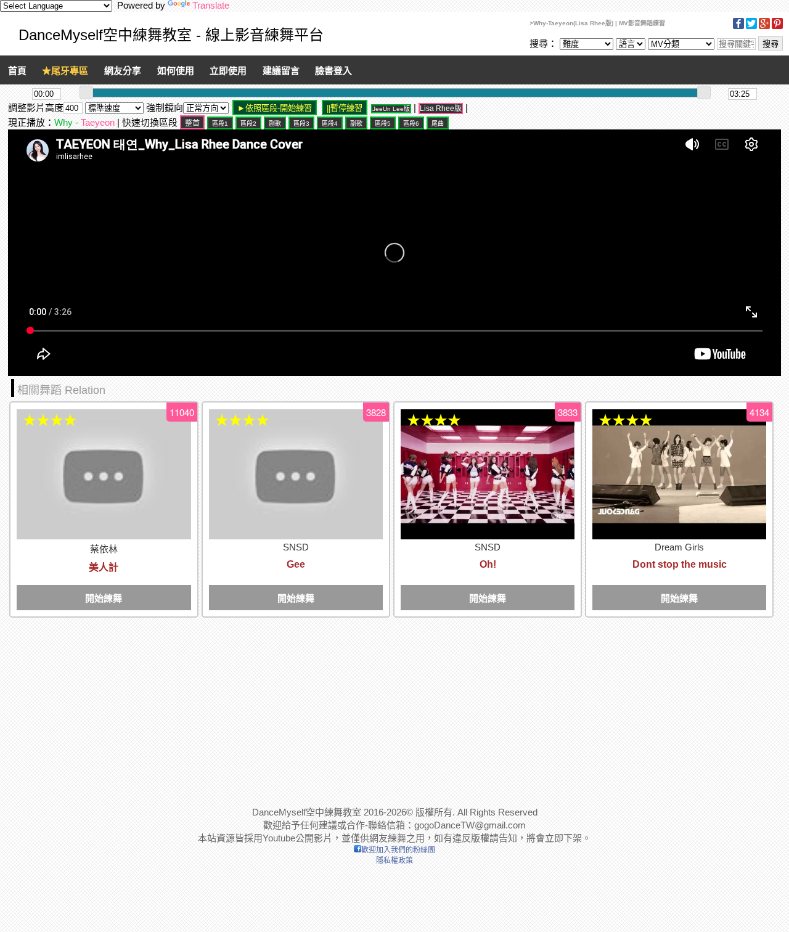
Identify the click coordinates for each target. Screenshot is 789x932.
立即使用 (228, 70)
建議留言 (281, 70)
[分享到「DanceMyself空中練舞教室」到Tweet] (751, 26)
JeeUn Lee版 (391, 108)
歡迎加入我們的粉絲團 (398, 850)
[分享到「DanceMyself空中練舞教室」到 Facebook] (738, 26)
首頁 (17, 70)
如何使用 (175, 70)
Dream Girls (679, 547)
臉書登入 (333, 70)
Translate (210, 5)
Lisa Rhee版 (441, 108)
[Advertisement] (378, 705)
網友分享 (122, 70)
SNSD (296, 547)
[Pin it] (777, 26)
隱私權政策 (394, 860)
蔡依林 (104, 549)
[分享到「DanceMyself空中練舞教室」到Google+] (764, 26)
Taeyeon (98, 122)
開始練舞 (103, 598)
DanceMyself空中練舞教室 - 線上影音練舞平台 (171, 35)
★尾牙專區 (65, 70)
